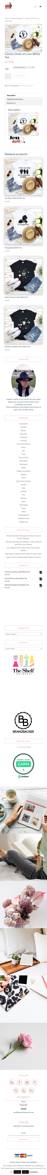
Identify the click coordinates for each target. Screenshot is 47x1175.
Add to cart (20, 75)
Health (23, 468)
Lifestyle (23, 491)
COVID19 (23, 441)
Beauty (23, 430)
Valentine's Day (23, 518)
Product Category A (17, 18)
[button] (39, 27)
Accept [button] (17, 1172)
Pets (23, 495)
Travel (23, 508)
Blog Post (23, 434)
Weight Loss (23, 522)
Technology (23, 505)
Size (7, 69)
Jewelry (23, 485)
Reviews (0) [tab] (11, 103)
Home (7, 18)
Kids (23, 488)
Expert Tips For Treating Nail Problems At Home (23, 557)
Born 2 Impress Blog (21, 747)
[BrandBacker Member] (23, 733)
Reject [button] (25, 1172)
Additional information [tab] (15, 99)
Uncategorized (23, 515)
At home (24, 427)
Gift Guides (23, 461)
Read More (33, 1172)
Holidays (23, 474)
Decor (23, 447)
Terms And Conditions (29, 1162)
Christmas (23, 437)
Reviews (24, 498)
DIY (23, 451)
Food (23, 454)
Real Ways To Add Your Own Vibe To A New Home (23, 554)
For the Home (23, 457)
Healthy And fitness (23, 471)
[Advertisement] (23, 607)
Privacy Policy (15, 1162)
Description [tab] (11, 95)
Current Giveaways (23, 444)
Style (23, 501)
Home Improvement (23, 481)
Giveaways (23, 464)
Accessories (23, 424)
